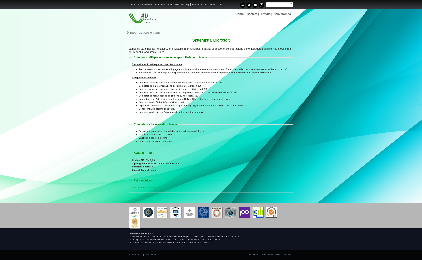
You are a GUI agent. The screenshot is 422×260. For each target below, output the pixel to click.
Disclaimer (253, 255)
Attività (265, 14)
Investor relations (200, 4)
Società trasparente (163, 4)
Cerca (292, 5)
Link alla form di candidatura (147, 187)
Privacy (288, 255)
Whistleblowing (182, 4)
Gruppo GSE (216, 4)
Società (252, 14)
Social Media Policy (271, 255)
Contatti (132, 4)
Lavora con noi (145, 4)
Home (239, 14)
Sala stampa (282, 14)
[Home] (142, 18)
